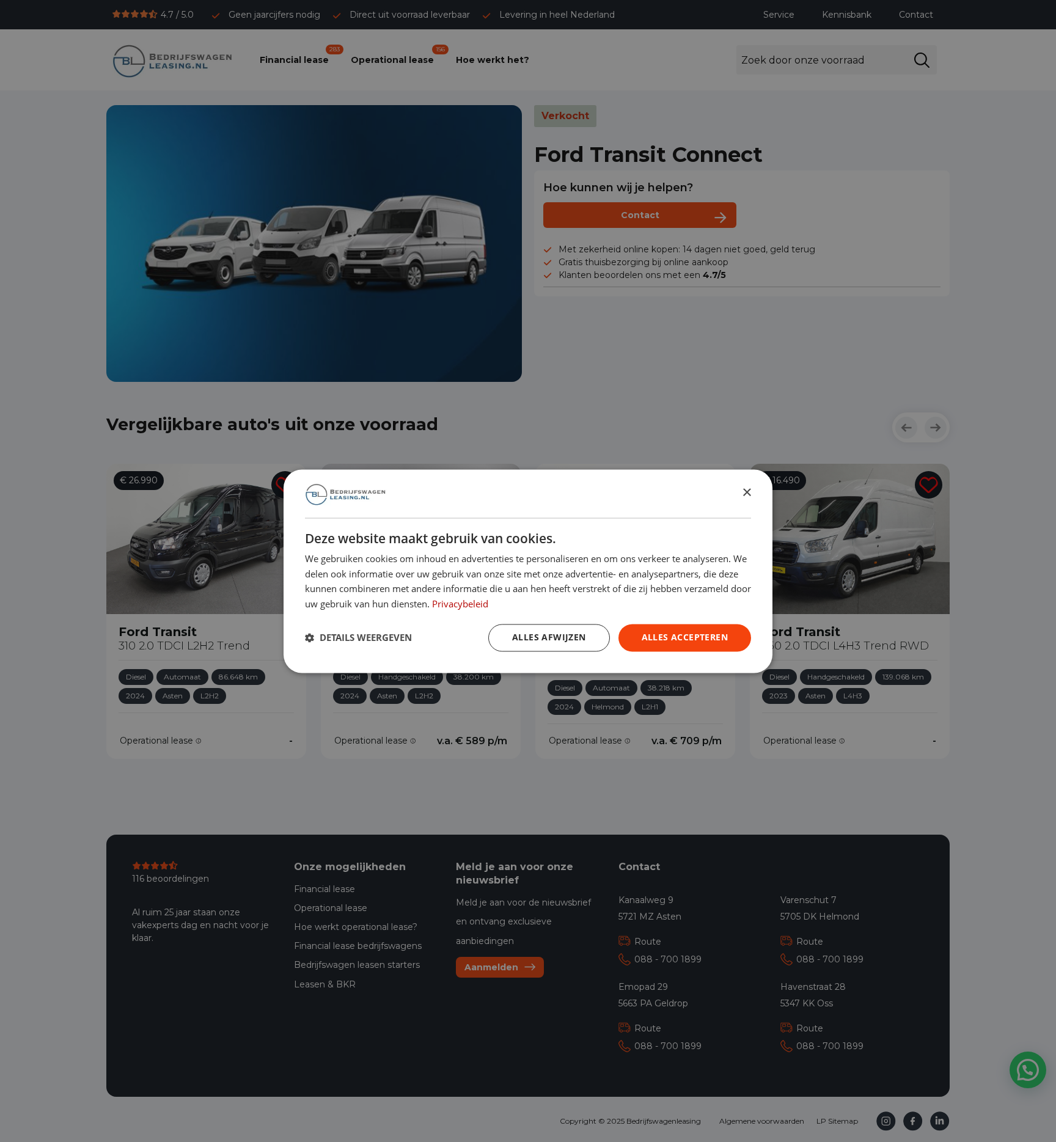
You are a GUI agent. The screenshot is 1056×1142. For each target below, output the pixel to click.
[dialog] (528, 571)
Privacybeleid (460, 604)
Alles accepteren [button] (685, 637)
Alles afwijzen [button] (549, 637)
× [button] (746, 492)
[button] (358, 638)
